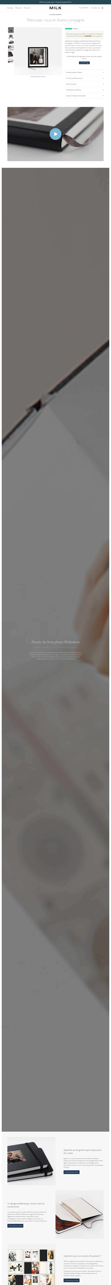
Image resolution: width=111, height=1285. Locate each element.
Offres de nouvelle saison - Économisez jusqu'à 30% (55, 2)
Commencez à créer (71, 1172)
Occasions (27, 8)
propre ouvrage (69, 52)
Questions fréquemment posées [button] (76, 96)
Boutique (10, 8)
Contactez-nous (95, 8)
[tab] (84, 72)
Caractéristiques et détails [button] (74, 72)
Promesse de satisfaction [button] (73, 90)
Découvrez (18, 8)
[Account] (102, 8)
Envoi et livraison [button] (71, 84)
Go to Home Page (84, 63)
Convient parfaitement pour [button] (74, 78)
